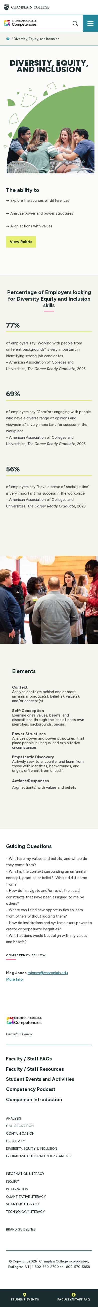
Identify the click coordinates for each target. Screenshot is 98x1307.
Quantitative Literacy (26, 1197)
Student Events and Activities (40, 1079)
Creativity (15, 1141)
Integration (17, 1189)
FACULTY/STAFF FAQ (73, 1299)
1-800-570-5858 (76, 1267)
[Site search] (75, 23)
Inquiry (12, 1181)
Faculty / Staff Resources (35, 1069)
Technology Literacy (25, 1212)
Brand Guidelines (21, 1229)
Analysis (13, 1118)
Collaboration (20, 1126)
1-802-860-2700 (45, 1267)
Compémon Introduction (34, 1099)
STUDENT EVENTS (24, 1299)
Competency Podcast (30, 1089)
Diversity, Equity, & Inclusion (31, 1149)
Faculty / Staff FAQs (29, 1059)
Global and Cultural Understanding (38, 1156)
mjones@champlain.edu (48, 973)
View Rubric (21, 242)
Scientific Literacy (22, 1204)
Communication (20, 1133)
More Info (14, 979)
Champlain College (19, 1034)
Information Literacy (25, 1174)
